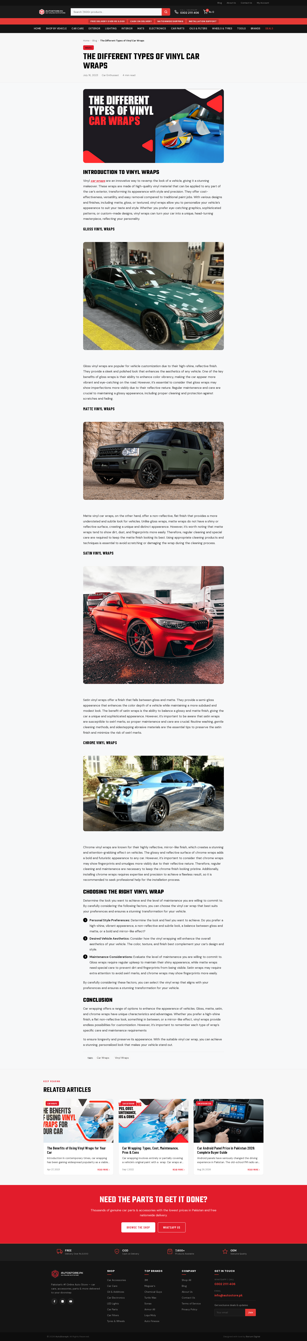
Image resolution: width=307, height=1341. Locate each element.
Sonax (148, 1303)
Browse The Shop (138, 1227)
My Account (263, 2)
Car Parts (178, 28)
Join (250, 1312)
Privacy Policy (189, 1309)
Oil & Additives (115, 1291)
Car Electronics (116, 1297)
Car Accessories (116, 1280)
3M (146, 1280)
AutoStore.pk (62, 1336)
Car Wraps (103, 1057)
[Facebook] (54, 1301)
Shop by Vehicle (56, 28)
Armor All (149, 1309)
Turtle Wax (150, 1297)
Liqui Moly (150, 1315)
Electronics (157, 28)
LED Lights (113, 1303)
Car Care (78, 28)
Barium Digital (253, 1336)
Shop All (186, 1280)
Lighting (111, 28)
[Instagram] (62, 1301)
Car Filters (113, 1315)
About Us (231, 2)
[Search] (166, 12)
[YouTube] (71, 1301)
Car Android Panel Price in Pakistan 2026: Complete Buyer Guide (226, 1150)
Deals (269, 28)
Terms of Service (191, 1303)
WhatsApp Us (171, 1227)
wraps (88, 47)
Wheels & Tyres (222, 28)
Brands (255, 28)
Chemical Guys (153, 1291)
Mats (141, 28)
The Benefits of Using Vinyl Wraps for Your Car (76, 1150)
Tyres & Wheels (116, 1321)
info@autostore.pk (228, 1295)
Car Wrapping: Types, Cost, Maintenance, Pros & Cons (150, 1150)
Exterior (94, 28)
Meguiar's (149, 1286)
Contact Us (246, 2)
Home (37, 28)
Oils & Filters (198, 28)
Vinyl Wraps (122, 1057)
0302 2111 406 (224, 1284)
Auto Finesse (151, 1321)
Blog (219, 2)
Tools (241, 28)
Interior (127, 28)
